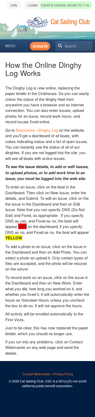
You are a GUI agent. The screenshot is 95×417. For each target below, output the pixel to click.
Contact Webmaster (36, 374)
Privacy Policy (63, 374)
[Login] (32, 5)
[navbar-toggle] (13, 46)
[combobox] (73, 46)
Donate (40, 46)
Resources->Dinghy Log (37, 130)
